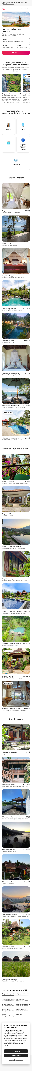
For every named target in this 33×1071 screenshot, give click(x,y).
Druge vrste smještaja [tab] (8, 994)
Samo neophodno (16, 1055)
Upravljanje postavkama (16, 1060)
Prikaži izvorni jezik (8, 4)
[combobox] (15, 41)
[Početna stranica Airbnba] (3, 9)
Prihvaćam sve (16, 1051)
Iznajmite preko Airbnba (21, 9)
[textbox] (8, 47)
